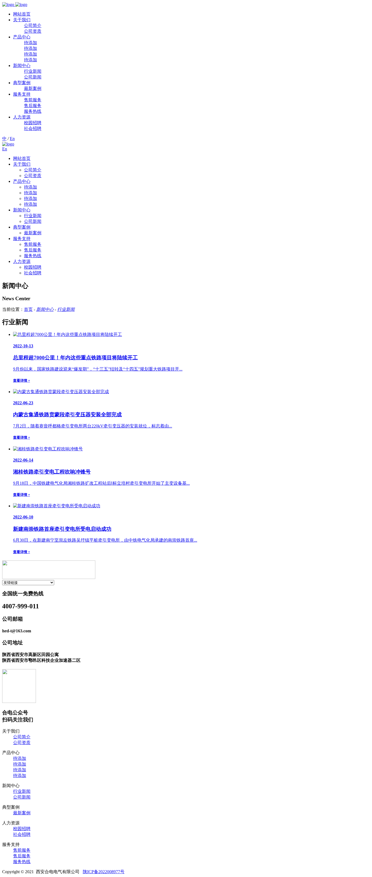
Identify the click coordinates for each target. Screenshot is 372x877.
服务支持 (22, 94)
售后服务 (32, 105)
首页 (28, 309)
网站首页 (22, 14)
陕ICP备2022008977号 (103, 871)
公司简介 (32, 25)
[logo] (14, 4)
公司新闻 (32, 77)
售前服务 (32, 100)
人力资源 (22, 117)
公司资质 (32, 31)
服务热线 (32, 111)
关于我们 (22, 19)
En (12, 138)
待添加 (30, 42)
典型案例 (22, 82)
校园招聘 (32, 122)
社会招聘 (32, 128)
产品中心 (22, 37)
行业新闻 (32, 71)
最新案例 (32, 88)
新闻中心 (22, 65)
